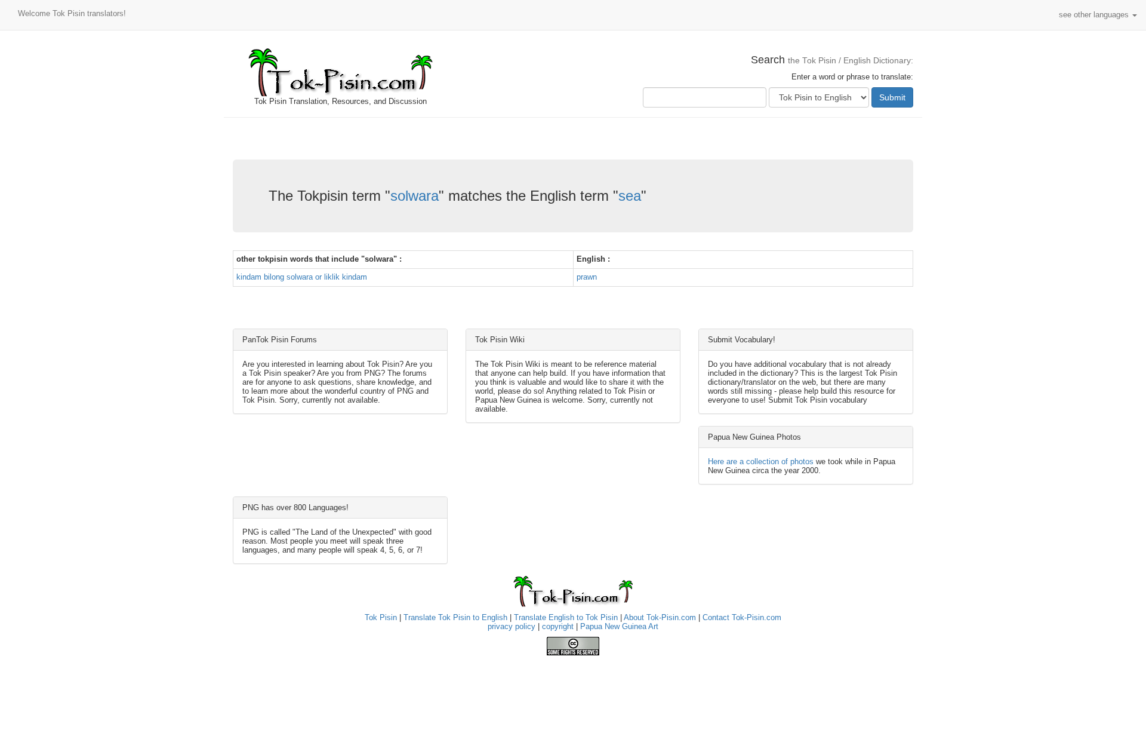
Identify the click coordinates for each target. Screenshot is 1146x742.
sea (629, 196)
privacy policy (511, 626)
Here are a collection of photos (761, 461)
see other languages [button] (1095, 14)
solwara (414, 196)
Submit (892, 97)
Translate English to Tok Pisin (566, 617)
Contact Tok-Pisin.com (742, 617)
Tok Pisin (381, 617)
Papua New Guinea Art (619, 626)
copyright (558, 626)
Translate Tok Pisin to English (455, 617)
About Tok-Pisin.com (660, 617)
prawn (587, 276)
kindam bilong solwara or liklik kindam (301, 276)
